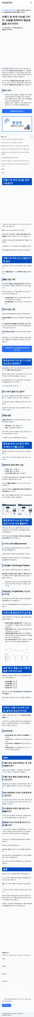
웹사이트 (4, 974)
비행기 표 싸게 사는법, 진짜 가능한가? (12, 139)
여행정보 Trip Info (9, 10)
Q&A (3, 169)
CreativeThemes (6, 1015)
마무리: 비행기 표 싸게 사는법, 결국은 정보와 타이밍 (15, 165)
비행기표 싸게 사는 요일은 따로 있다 (12, 142)
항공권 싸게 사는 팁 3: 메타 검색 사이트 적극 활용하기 (15, 153)
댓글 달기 (5, 981)
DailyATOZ (7, 2)
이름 (3, 959)
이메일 (4, 966)
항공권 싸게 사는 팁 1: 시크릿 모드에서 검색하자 (15, 146)
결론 (3, 172)
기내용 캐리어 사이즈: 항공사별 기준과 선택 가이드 (17, 349)
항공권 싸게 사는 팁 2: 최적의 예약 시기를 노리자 (15, 149)
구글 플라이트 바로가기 (17, 111)
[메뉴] (31, 2)
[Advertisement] (17, 50)
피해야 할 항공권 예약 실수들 (10, 157)
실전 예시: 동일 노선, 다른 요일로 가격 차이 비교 (15, 161)
